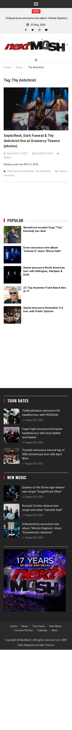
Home (13, 626)
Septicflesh (28, 171)
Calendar (42, 630)
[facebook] (26, 30)
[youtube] (46, 30)
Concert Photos (24, 630)
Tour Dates (38, 626)
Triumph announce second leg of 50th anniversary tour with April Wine (43, 454)
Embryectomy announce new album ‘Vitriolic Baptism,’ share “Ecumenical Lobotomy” (41, 528)
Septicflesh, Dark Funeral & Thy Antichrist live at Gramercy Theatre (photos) (32, 140)
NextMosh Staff (44, 153)
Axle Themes (46, 645)
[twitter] (33, 30)
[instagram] (39, 30)
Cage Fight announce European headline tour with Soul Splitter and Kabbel (42, 433)
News (24, 626)
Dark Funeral (14, 171)
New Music (55, 626)
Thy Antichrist (43, 171)
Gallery (7, 157)
